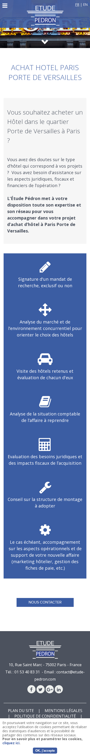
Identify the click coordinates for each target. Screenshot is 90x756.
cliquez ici (10, 743)
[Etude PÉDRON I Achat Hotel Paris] (45, 15)
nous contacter (45, 602)
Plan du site (21, 710)
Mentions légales (63, 710)
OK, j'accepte (45, 750)
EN (85, 4)
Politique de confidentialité (45, 716)
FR (77, 4)
